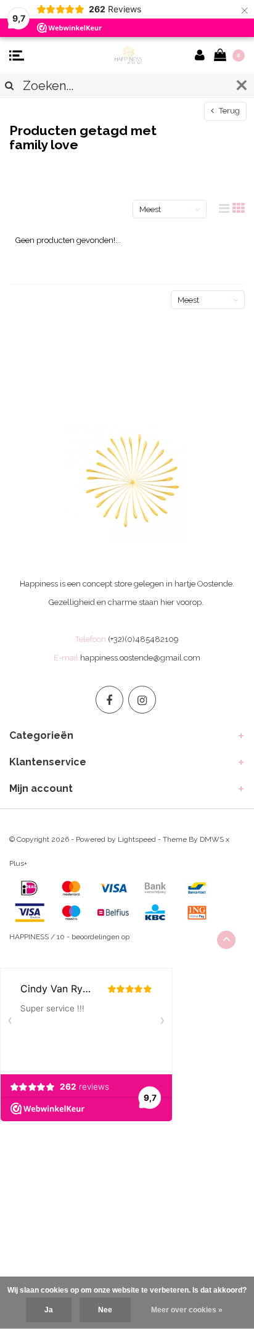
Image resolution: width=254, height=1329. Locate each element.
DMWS (212, 839)
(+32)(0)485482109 (143, 639)
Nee (105, 1310)
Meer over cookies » (187, 1310)
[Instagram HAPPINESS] (142, 700)
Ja (48, 1310)
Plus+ (18, 863)
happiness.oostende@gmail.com (140, 657)
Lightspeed (137, 839)
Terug (228, 110)
